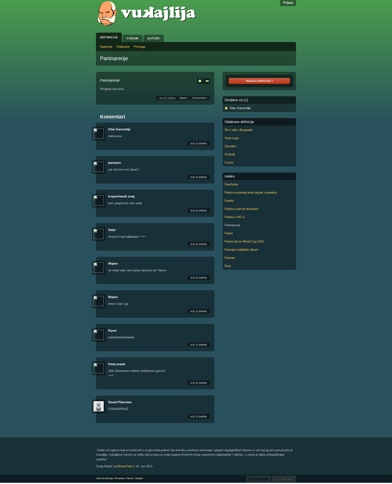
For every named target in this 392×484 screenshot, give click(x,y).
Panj (228, 266)
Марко (184, 98)
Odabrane (123, 46)
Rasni (112, 330)
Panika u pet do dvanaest (241, 208)
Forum (132, 38)
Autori (153, 38)
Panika (229, 200)
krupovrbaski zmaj (121, 196)
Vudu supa (232, 138)
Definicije (109, 37)
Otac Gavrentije (119, 129)
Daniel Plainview (120, 402)
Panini (229, 233)
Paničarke (231, 184)
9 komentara (199, 98)
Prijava (288, 2)
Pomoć (130, 478)
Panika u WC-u (235, 217)
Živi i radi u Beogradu (239, 130)
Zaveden (230, 146)
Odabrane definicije (239, 122)
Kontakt (139, 478)
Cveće (229, 162)
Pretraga (139, 46)
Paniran (230, 257)
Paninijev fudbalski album (241, 249)
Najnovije (106, 46)
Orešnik (230, 154)
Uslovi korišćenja (104, 478)
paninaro (114, 162)
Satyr (112, 229)
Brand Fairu (125, 466)
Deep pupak (116, 364)
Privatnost (120, 478)
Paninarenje (114, 58)
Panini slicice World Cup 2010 (244, 241)
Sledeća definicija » (259, 80)
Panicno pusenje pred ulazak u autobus (251, 192)
